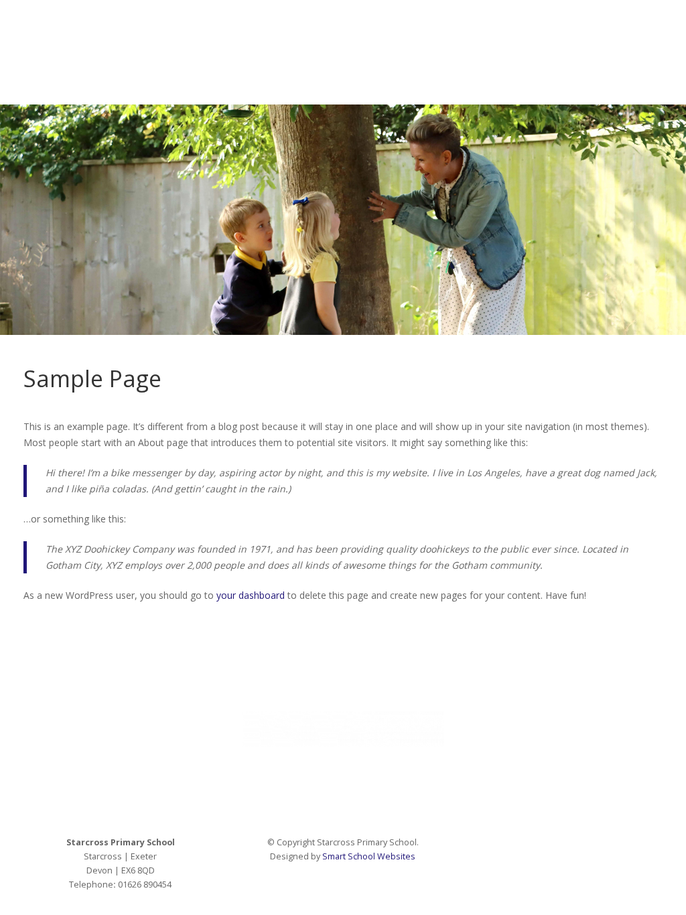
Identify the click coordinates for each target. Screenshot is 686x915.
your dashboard (250, 595)
